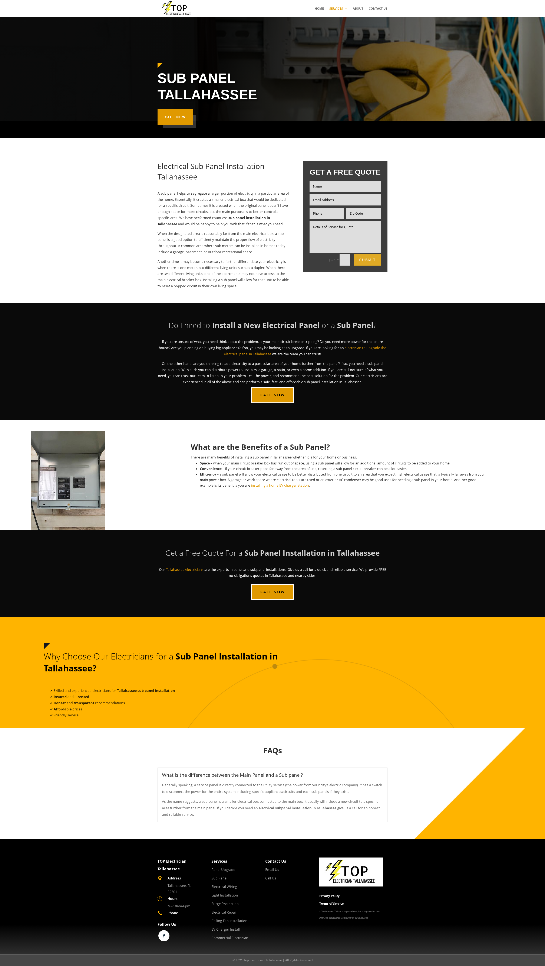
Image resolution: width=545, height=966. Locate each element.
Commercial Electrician (229, 938)
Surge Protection (225, 903)
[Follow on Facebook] (163, 935)
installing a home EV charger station (280, 485)
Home (319, 8)
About (358, 8)
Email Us (272, 869)
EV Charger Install (225, 929)
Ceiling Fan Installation (229, 920)
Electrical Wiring (224, 886)
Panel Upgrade (223, 869)
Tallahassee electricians (185, 569)
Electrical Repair (224, 912)
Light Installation (224, 895)
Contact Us (378, 8)
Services (336, 8)
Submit (367, 260)
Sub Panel (219, 878)
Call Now (175, 117)
